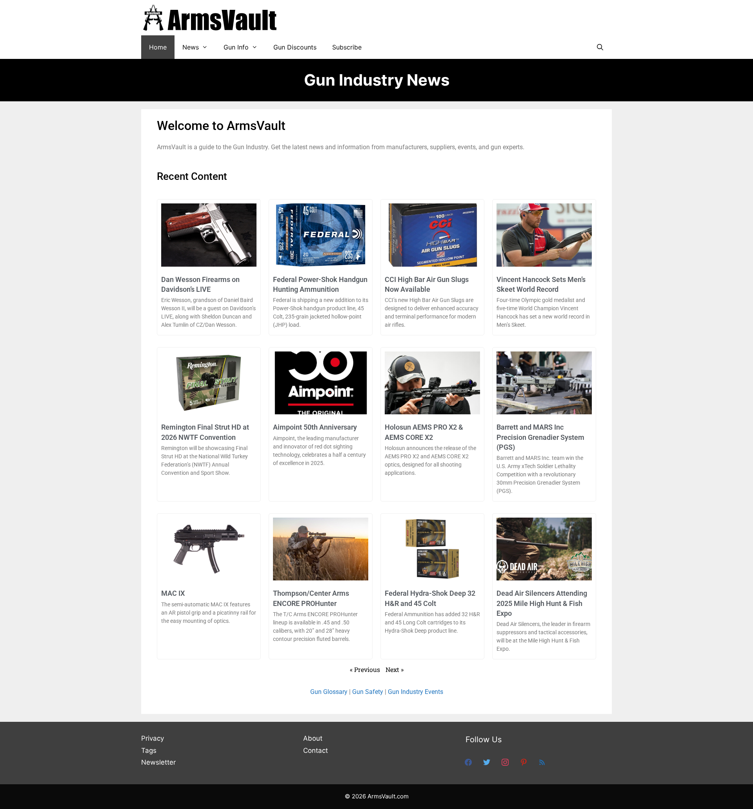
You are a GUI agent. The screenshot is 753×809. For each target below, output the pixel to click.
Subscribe (347, 47)
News (190, 47)
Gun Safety (367, 692)
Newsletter (158, 762)
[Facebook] (468, 762)
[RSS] (542, 762)
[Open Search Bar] (600, 47)
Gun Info (236, 47)
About (312, 738)
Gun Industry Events (415, 692)
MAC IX (173, 593)
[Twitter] (486, 762)
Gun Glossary (328, 692)
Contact (315, 750)
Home (158, 47)
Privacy (152, 738)
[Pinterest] (523, 762)
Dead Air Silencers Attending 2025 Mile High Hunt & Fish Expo (542, 603)
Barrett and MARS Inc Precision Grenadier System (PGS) (540, 437)
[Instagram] (505, 762)
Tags (148, 750)
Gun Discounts (294, 47)
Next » (395, 669)
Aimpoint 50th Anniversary (315, 427)
